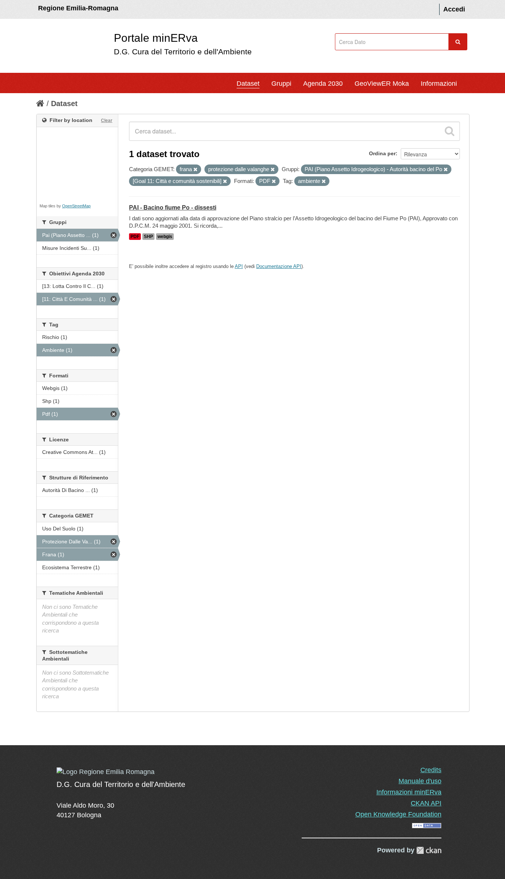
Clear (106, 120)
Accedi (454, 9)
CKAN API (426, 803)
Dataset (248, 83)
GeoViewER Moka (382, 83)
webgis (164, 236)
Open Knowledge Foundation (398, 814)
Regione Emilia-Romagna (78, 8)
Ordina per (382, 153)
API (239, 266)
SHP (148, 236)
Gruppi (281, 83)
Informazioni (439, 83)
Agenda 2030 (323, 83)
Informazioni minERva (408, 792)
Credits (430, 770)
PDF (135, 236)
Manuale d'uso (420, 781)
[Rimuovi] (195, 169)
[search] (449, 131)
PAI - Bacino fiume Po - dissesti (172, 207)
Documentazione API (278, 266)
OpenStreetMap (76, 206)
